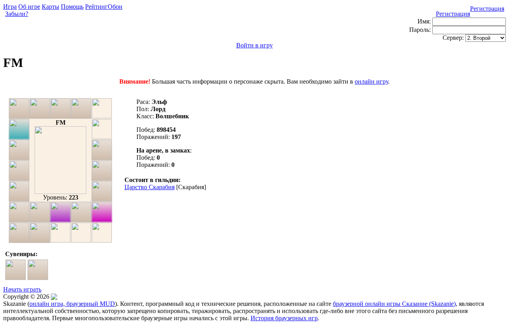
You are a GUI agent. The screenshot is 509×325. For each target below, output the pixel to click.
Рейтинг (96, 6)
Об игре (29, 6)
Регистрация (487, 8)
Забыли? (16, 13)
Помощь (72, 6)
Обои (115, 6)
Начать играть (22, 289)
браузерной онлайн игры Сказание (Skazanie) (394, 303)
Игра (10, 6)
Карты (50, 6)
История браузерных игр (284, 318)
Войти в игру (254, 45)
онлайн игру (371, 81)
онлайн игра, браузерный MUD (72, 303)
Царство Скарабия (149, 187)
